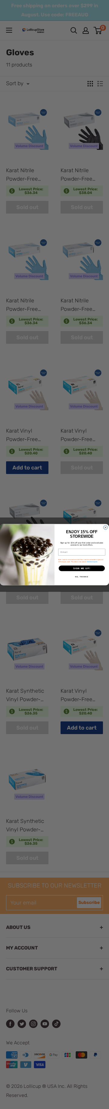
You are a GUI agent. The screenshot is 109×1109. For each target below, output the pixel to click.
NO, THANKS (81, 576)
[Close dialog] (106, 527)
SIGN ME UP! (81, 568)
